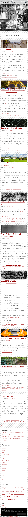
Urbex (13, 387)
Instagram (3, 491)
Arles (3, 489)
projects (20, 219)
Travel (11, 75)
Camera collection (5, 454)
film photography (15, 489)
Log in (3, 505)
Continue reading (7, 73)
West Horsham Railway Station (12, 367)
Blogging (3, 450)
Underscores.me (13, 516)
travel (16, 494)
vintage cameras (17, 266)
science (12, 494)
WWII (15, 421)
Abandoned (22, 387)
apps (12, 487)
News (9, 324)
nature (22, 324)
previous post (22, 211)
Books (3, 452)
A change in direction (6, 440)
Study (12, 150)
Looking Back (4, 464)
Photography (5, 77)
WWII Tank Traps (8, 396)
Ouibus (5, 103)
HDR (20, 489)
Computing (8, 150)
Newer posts (24, 425)
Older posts (3, 425)
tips (14, 494)
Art (6, 324)
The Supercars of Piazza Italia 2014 (13, 338)
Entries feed (4, 507)
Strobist (14, 420)
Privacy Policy (20, 511)
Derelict (3, 388)
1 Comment (11, 268)
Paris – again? (6, 49)
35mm (3, 219)
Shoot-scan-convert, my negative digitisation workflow (13, 436)
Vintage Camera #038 (6, 434)
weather (13, 499)
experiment (10, 489)
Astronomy (4, 448)
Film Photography (10, 218)
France (7, 75)
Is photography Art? (8, 281)
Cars (7, 354)
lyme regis (8, 491)
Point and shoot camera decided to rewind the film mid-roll (14, 432)
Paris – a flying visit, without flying (13, 90)
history (6, 388)
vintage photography (10, 221)
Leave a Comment (12, 77)
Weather (3, 479)
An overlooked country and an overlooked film (11, 438)
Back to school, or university (11, 128)
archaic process (8, 219)
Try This (3, 475)
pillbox (3, 494)
